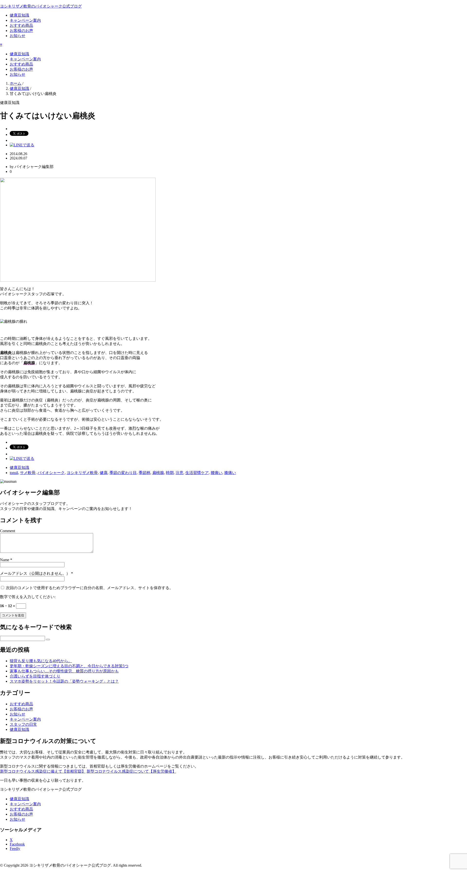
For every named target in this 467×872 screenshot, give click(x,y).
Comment (7, 531)
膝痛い (230, 473)
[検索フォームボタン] (48, 639)
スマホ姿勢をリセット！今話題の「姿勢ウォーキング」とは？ (64, 681)
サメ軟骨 (28, 473)
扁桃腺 (158, 473)
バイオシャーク (51, 473)
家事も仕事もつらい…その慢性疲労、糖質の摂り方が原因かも (64, 671)
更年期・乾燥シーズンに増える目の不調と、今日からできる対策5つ (69, 666)
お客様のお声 (21, 30)
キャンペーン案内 (25, 20)
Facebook (17, 844)
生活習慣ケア (197, 473)
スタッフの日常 (23, 724)
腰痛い (216, 473)
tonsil (14, 473)
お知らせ (17, 36)
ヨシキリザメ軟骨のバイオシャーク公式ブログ (41, 6)
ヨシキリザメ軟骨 (82, 473)
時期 (170, 473)
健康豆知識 (19, 15)
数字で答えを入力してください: (27, 597)
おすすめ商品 (21, 25)
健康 (104, 473)
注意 (179, 473)
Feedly (15, 848)
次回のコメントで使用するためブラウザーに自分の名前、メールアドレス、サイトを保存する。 (89, 588)
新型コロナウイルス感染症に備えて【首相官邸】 (43, 771)
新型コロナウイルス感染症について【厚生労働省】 (131, 771)
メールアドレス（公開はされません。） (35, 573)
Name (4, 560)
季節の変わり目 (123, 473)
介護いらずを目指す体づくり (35, 676)
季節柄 (144, 473)
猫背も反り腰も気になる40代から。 (41, 661)
